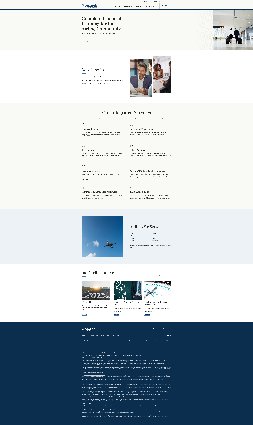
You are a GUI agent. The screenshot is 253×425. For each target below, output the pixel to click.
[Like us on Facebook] (168, 335)
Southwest (154, 233)
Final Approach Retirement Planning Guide (155, 303)
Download (84, 314)
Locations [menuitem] (147, 1)
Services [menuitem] (89, 335)
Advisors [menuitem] (95, 335)
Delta (132, 238)
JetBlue (133, 243)
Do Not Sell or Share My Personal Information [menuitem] (162, 340)
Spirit (153, 235)
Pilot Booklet (87, 302)
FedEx (132, 240)
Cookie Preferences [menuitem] (147, 340)
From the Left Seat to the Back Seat (126, 303)
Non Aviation (155, 240)
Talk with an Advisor (154, 328)
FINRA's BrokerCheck (139, 355)
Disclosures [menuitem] (139, 340)
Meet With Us (165, 6)
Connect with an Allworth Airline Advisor (93, 42)
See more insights (164, 276)
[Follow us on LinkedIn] (165, 335)
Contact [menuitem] (164, 1)
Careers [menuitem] (102, 335)
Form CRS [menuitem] (108, 335)
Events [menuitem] (83, 335)
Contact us (165, 328)
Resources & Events (150, 6)
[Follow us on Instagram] (170, 335)
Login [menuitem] (155, 1)
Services (117, 6)
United (153, 238)
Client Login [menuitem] (116, 335)
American (133, 235)
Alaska (132, 233)
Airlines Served (128, 6)
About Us (138, 6)
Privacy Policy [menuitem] (132, 340)
